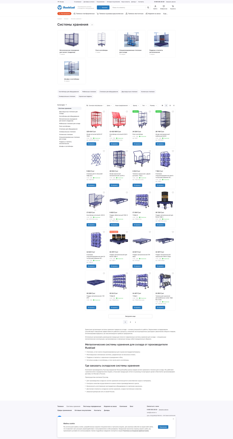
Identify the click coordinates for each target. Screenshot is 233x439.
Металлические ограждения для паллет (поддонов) (68, 119)
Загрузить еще (130, 316)
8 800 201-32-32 (159, 1)
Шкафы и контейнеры (66, 146)
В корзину (91, 144)
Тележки (60, 406)
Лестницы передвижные (92, 406)
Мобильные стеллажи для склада (69, 123)
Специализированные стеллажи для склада (69, 138)
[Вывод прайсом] (174, 105)
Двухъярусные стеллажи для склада (68, 112)
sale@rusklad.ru (152, 412)
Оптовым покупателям (83, 410)
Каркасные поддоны (85, 96)
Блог (131, 406)
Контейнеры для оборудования (69, 91)
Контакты (97, 410)
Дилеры (107, 410)
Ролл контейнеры (64, 126)
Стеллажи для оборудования (109, 91)
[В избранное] (104, 112)
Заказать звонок (171, 1)
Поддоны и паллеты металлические (65, 142)
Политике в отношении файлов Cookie (136, 431)
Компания (123, 406)
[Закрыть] (173, 418)
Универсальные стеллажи (67, 96)
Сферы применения (64, 410)
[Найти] (148, 7)
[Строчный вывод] (170, 105)
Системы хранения (64, 108)
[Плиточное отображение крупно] (162, 105)
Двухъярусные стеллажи (129, 91)
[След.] (135, 322)
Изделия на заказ (110, 406)
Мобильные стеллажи (89, 91)
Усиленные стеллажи (148, 91)
